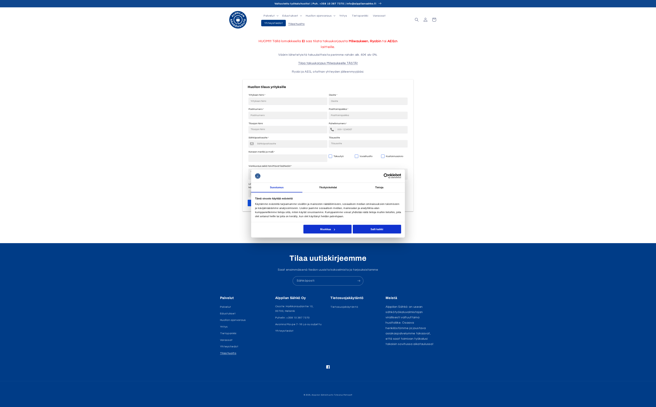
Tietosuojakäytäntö (344, 307)
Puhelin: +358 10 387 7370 (292, 317)
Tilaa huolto (228, 353)
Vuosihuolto (366, 156)
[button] (270, 16)
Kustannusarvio (394, 156)
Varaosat (226, 340)
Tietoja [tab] (379, 187)
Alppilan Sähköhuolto (322, 395)
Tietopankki (228, 333)
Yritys (224, 326)
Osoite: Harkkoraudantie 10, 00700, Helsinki (294, 308)
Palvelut (225, 307)
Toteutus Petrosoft (343, 395)
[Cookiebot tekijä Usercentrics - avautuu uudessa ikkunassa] (386, 176)
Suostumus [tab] (277, 187)
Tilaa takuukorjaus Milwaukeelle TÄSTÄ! (328, 63)
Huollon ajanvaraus (233, 320)
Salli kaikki (377, 229)
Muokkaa (325, 229)
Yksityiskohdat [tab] (328, 187)
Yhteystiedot (229, 346)
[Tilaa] (358, 281)
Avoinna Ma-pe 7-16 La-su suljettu (298, 324)
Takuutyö (338, 156)
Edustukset (228, 313)
